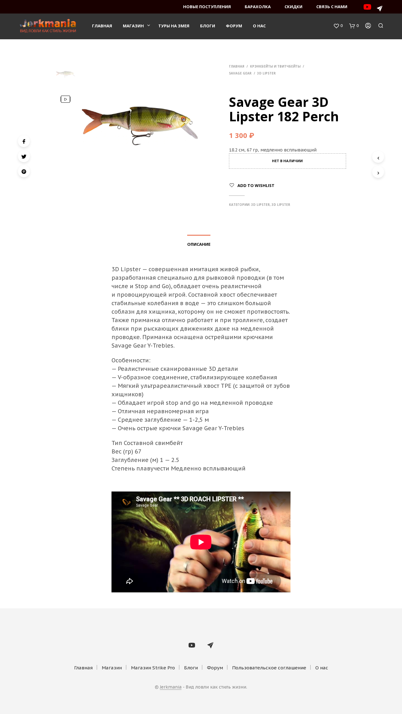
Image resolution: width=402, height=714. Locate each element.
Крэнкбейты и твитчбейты (275, 66)
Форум (234, 26)
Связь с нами (331, 6)
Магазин (133, 26)
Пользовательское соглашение (269, 668)
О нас (259, 26)
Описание (198, 244)
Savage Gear (240, 73)
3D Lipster (266, 73)
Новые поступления (207, 6)
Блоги (207, 26)
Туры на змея (173, 26)
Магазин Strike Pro (153, 668)
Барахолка (258, 6)
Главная (102, 26)
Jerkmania (171, 687)
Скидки (293, 6)
